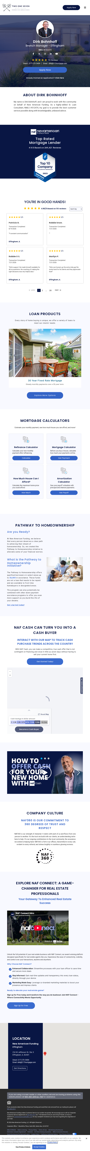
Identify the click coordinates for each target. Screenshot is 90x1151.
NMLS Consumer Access (60, 1132)
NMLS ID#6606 (11, 1130)
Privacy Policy (33, 1130)
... (46, 290)
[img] (45, 772)
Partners (30, 1132)
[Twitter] (39, 54)
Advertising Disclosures (55, 1130)
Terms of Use (43, 1130)
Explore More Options (45, 395)
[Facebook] (33, 54)
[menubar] (85, 7)
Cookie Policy (35, 1134)
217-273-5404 (34, 63)
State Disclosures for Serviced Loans (18, 1134)
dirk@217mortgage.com (58, 63)
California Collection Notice (49, 1134)
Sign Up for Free (21, 1005)
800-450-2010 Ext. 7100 (34, 1097)
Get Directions (20, 1068)
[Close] (86, 1138)
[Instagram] (45, 54)
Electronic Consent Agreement (16, 1132)
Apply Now (71, 7)
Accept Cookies (39, 1147)
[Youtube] (56, 54)
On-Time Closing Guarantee (42, 1132)
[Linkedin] (50, 54)
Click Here (59, 78)
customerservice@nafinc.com (23, 1117)
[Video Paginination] (41, 758)
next (57, 290)
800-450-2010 (11, 1109)
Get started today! (16, 605)
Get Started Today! (45, 661)
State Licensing (22, 1130)
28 (50, 290)
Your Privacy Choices (65, 1134)
